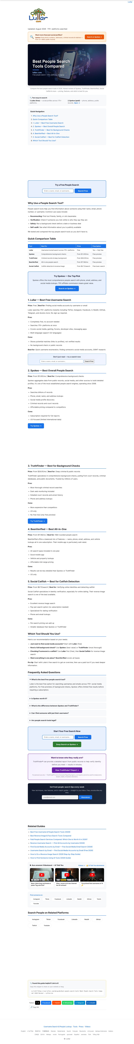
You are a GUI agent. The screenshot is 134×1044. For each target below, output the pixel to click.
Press (81, 1027)
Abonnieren (85, 797)
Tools (75, 1027)
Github (89, 899)
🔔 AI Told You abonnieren (95, 865)
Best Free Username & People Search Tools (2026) (50, 832)
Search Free (83, 191)
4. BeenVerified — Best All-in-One (46, 133)
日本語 (37, 1034)
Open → (77, 103)
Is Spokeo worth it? (39, 698)
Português (61, 1034)
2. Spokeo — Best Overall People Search (49, 126)
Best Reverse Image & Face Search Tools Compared (50, 836)
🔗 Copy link (34, 1007)
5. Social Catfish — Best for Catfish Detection (51, 137)
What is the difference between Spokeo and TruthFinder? (55, 706)
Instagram (36, 899)
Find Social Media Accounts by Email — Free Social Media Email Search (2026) (61, 847)
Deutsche (82, 1031)
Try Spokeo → (35, 426)
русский (69, 1034)
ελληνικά (91, 1031)
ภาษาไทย (30, 1031)
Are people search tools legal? (43, 720)
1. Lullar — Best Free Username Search (48, 123)
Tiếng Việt (96, 1034)
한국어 (43, 1034)
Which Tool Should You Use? (44, 141)
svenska (83, 1034)
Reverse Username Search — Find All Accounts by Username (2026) (57, 843)
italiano (110, 1031)
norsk (55, 1034)
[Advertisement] (67, 162)
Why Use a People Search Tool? (45, 116)
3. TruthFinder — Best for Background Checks (51, 130)
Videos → (81, 865)
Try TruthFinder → (37, 521)
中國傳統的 (45, 1031)
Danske (53, 1031)
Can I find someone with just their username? (50, 713)
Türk (89, 1034)
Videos (87, 1027)
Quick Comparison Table (42, 119)
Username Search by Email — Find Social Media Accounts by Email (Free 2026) (61, 850)
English (23, 1031)
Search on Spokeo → (94, 37)
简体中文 (38, 1031)
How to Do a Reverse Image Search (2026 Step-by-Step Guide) (55, 854)
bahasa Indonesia (101, 1031)
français (75, 1031)
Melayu (48, 1034)
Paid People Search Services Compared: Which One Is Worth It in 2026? (58, 839)
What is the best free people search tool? (48, 679)
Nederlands (61, 1031)
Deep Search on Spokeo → (67, 744)
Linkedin (69, 899)
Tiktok (47, 899)
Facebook (58, 899)
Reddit (79, 899)
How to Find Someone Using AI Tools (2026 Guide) (50, 858)
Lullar (130, 2)
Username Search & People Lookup (58, 1027)
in (91, 1003)
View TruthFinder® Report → (67, 770)
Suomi (69, 1031)
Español (76, 1034)
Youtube (36, 903)
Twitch (99, 899)
